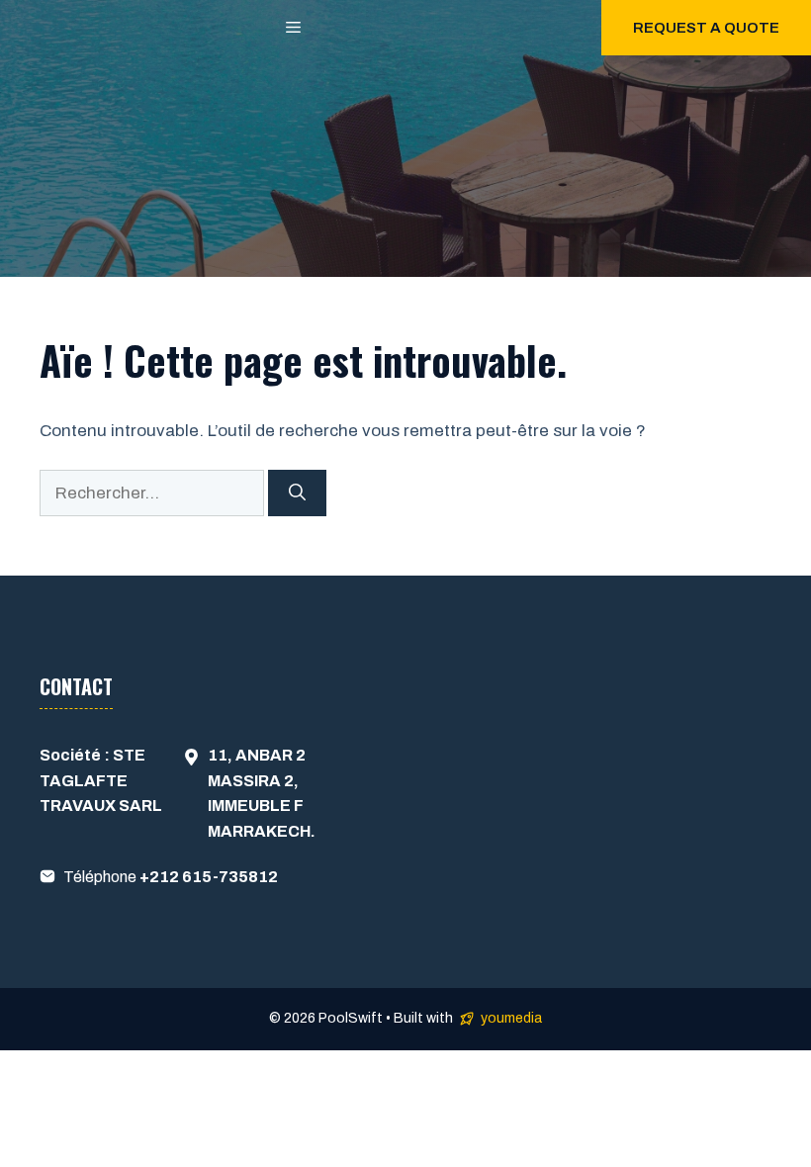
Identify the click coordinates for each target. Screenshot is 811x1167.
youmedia (511, 1018)
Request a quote (706, 28)
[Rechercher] (297, 493)
